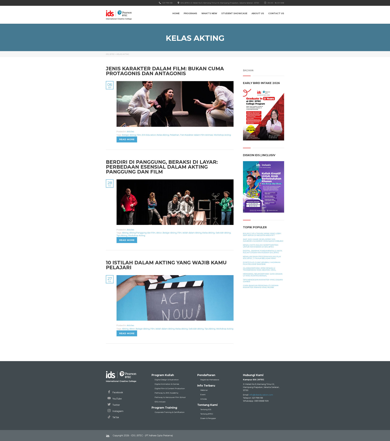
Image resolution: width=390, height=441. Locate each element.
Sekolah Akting (223, 232)
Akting (125, 232)
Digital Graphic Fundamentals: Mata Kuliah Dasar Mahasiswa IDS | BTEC (262, 252)
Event (203, 394)
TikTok (115, 417)
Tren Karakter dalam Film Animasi (196, 135)
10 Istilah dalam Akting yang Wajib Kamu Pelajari (166, 265)
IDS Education (149, 135)
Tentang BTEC (206, 414)
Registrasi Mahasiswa (209, 379)
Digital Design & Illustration (167, 379)
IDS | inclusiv (160, 402)
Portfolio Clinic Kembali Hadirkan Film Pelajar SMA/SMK (261, 263)
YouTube (117, 398)
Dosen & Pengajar (208, 418)
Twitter (116, 405)
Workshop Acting (222, 135)
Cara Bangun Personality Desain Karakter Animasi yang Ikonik (260, 286)
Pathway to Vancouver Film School (170, 397)
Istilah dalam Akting (192, 232)
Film (139, 135)
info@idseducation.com (261, 395)
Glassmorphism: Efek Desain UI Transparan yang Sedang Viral (259, 269)
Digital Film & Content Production (170, 388)
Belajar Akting (129, 135)
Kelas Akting (163, 135)
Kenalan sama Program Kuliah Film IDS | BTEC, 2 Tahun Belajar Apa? (262, 257)
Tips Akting (122, 235)
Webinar (204, 390)
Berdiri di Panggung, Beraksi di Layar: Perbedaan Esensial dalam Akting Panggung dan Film (162, 167)
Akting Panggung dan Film (142, 232)
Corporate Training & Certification (169, 412)
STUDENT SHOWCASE (234, 13)
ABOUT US (258, 13)
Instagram (117, 411)
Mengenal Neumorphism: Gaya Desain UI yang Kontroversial (262, 275)
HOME (175, 13)
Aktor (159, 232)
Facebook (117, 392)
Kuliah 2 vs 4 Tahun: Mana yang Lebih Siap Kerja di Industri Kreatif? (262, 234)
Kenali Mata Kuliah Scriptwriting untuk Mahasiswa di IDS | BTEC (260, 246)
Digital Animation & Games (167, 384)
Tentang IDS (205, 409)
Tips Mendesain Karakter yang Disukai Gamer (263, 280)
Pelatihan (174, 135)
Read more (127, 139)
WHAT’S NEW (209, 13)
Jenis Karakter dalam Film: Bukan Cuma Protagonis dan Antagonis (165, 71)
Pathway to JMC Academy (166, 393)
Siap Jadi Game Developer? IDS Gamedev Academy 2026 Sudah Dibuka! (263, 240)
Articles (130, 131)
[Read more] (175, 82)
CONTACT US (276, 13)
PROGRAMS (190, 13)
